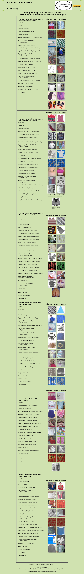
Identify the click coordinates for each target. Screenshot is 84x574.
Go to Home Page (12, 8)
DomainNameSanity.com (51, 571)
